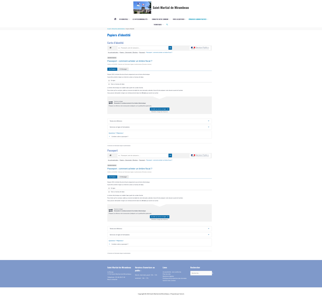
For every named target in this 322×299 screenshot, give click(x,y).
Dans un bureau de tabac (117, 84)
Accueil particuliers (113, 52)
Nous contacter (112, 279)
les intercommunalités (140, 19)
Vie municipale (123, 19)
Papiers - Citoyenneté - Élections (129, 52)
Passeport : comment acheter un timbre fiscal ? (159, 52)
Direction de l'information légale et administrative (119, 145)
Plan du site (166, 274)
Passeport (142, 52)
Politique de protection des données (175, 278)
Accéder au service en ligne (159, 109)
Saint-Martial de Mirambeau (171, 7)
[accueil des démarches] (110, 47)
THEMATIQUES (158, 25)
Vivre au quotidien (178, 19)
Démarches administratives (197, 19)
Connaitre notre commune (160, 19)
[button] (167, 25)
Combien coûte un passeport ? (120, 136)
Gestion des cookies (169, 280)
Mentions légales (168, 276)
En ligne (112, 80)
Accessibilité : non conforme (172, 272)
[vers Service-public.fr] (200, 48)
